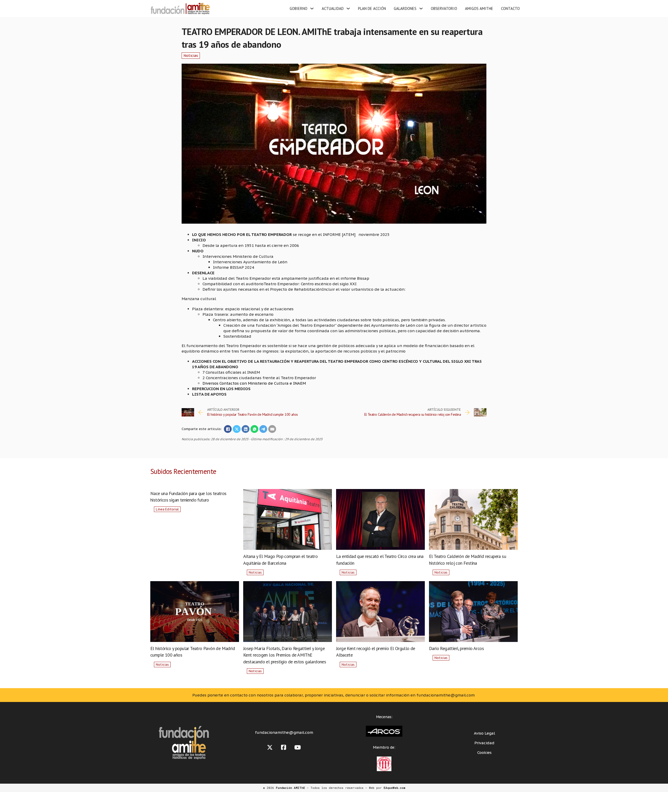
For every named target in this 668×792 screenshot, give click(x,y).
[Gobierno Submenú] (312, 8)
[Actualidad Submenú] (348, 8)
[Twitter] (270, 747)
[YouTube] (297, 747)
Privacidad (484, 742)
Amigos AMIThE (479, 8)
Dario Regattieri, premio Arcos (456, 648)
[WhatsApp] (254, 429)
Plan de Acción (372, 8)
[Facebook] (228, 429)
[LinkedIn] (245, 429)
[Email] (272, 429)
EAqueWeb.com (394, 788)
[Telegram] (263, 429)
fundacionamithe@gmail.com (284, 732)
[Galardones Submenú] (421, 8)
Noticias (190, 55)
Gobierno (298, 8)
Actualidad (333, 8)
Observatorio (444, 8)
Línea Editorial (167, 509)
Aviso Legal (484, 733)
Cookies (484, 752)
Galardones (405, 8)
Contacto (510, 8)
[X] (237, 429)
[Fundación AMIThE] (179, 8)
